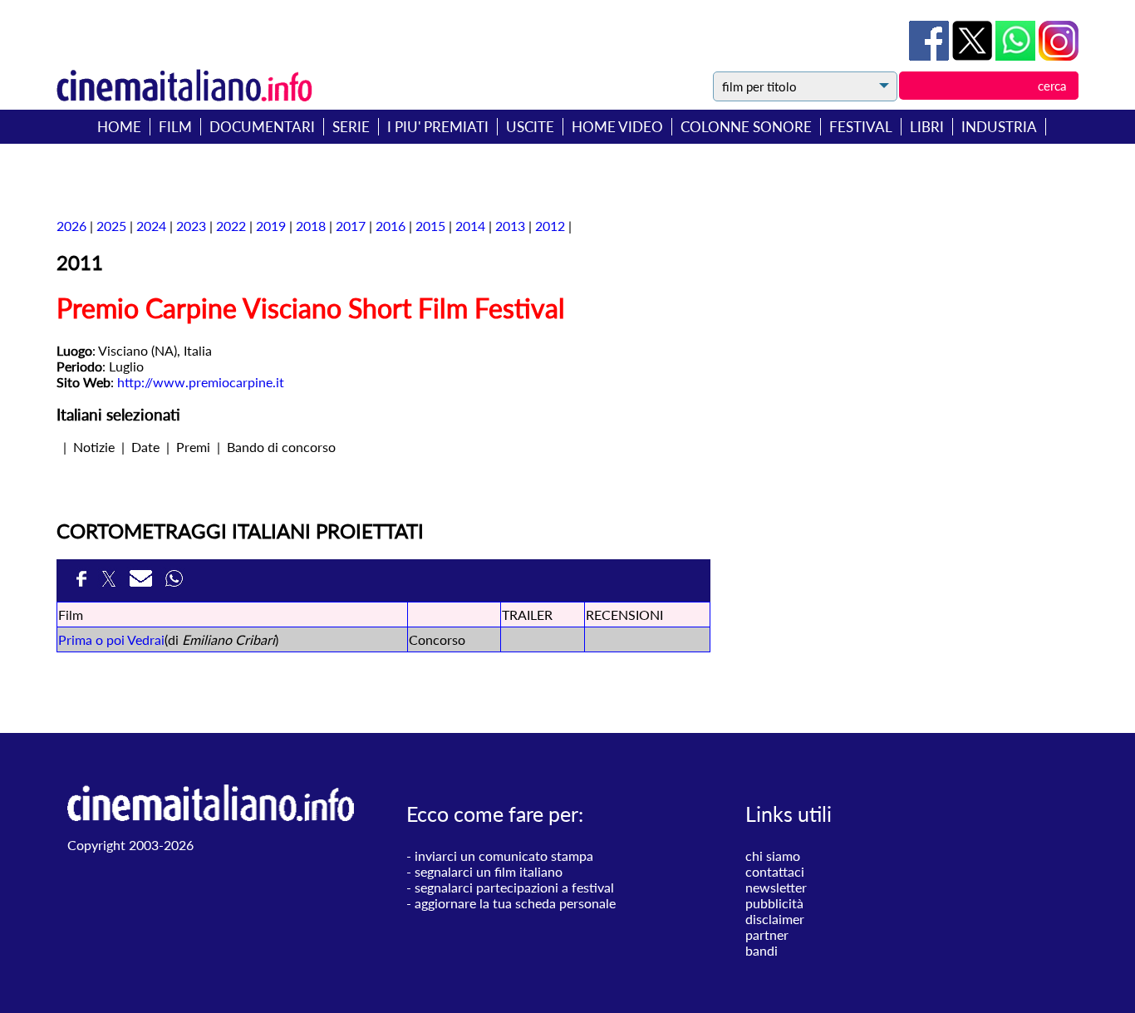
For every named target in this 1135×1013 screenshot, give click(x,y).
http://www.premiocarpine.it (200, 382)
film (175, 126)
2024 (151, 226)
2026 (71, 226)
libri (927, 126)
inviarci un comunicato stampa (504, 855)
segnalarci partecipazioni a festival (514, 887)
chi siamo (772, 855)
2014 (470, 226)
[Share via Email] (143, 581)
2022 (231, 226)
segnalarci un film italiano (489, 871)
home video (617, 126)
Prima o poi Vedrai (111, 639)
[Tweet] (973, 55)
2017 (351, 226)
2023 (191, 226)
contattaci (774, 871)
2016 (390, 226)
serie (351, 126)
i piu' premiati (438, 126)
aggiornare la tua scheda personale (515, 903)
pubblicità (774, 903)
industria (999, 126)
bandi (761, 950)
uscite (530, 126)
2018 (311, 226)
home (119, 126)
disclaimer (774, 919)
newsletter (776, 887)
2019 (271, 226)
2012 (550, 226)
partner (767, 934)
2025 (111, 226)
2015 (430, 226)
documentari (262, 126)
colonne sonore (746, 126)
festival (860, 126)
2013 (510, 226)
